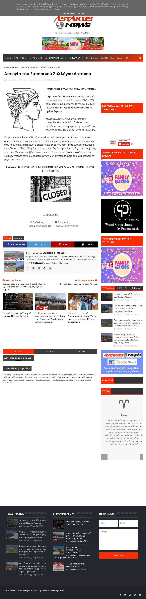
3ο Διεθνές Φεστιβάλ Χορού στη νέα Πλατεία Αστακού (17, 314)
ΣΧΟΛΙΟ (90, 244)
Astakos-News (9, 590)
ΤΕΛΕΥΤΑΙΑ (108, 288)
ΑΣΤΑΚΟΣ (21, 58)
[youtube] (130, 595)
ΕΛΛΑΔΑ (9, 65)
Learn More (69, 13)
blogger (19, 351)
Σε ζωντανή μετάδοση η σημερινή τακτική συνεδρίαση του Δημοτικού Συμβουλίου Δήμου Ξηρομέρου (50, 317)
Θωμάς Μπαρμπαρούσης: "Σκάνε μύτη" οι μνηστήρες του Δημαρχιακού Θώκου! (128, 308)
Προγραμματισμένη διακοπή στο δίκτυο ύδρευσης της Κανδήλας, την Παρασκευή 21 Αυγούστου (128, 323)
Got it (81, 13)
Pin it (66, 244)
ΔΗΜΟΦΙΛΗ (122, 288)
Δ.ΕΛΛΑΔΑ (75, 58)
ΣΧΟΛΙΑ (136, 288)
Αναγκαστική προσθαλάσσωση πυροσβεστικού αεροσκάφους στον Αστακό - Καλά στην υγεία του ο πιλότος (72, 552)
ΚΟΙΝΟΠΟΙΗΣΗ (18, 244)
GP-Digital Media (117, 590)
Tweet (42, 244)
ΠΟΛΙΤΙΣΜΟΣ (91, 58)
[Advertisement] (55, 339)
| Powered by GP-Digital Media (53, 590)
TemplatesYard (88, 590)
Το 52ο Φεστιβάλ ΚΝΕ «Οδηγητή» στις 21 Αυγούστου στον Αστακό (77, 566)
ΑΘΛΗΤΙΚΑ (122, 58)
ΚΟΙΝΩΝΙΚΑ (107, 58)
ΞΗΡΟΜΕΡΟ (36, 58)
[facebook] (120, 595)
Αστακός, (56, 80)
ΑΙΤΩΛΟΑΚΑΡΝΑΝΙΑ (56, 58)
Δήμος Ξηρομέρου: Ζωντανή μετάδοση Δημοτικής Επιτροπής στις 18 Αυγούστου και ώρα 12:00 (78, 537)
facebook (50, 351)
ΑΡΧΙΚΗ (8, 58)
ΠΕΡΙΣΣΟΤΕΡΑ (23, 65)
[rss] (140, 595)
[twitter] (125, 595)
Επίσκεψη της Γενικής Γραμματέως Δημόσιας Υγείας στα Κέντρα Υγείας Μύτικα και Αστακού (82, 317)
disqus (81, 351)
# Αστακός (18, 238)
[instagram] (135, 595)
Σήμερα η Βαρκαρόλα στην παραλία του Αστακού (77, 522)
